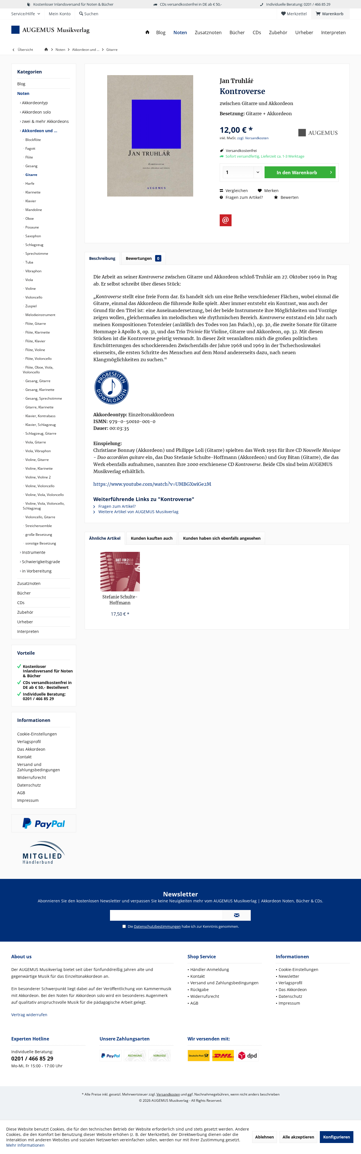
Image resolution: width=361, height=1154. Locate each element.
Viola (29, 279)
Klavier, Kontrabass (40, 415)
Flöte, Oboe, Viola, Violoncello (38, 369)
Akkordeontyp (34, 102)
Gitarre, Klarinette (39, 407)
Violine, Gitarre (37, 459)
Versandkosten (168, 1094)
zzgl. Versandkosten (252, 138)
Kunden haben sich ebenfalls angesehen (222, 538)
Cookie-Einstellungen (37, 734)
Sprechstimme (36, 253)
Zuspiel (31, 306)
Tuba (29, 262)
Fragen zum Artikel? (243, 197)
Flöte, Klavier (35, 341)
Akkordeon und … (39, 130)
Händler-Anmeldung (209, 969)
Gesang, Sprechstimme (43, 398)
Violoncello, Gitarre (40, 517)
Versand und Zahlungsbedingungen (38, 767)
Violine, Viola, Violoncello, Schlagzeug (44, 506)
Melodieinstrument (40, 314)
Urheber (25, 621)
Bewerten (289, 197)
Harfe (29, 183)
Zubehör (25, 612)
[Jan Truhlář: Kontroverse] (217, 387)
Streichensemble (38, 525)
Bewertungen (142, 258)
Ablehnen (264, 1137)
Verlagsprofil (29, 741)
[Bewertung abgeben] (257, 122)
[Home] (147, 32)
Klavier (30, 201)
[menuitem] (330, 13)
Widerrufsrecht (31, 777)
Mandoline (33, 209)
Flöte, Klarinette (37, 332)
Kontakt (24, 756)
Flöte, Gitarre (35, 323)
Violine (30, 288)
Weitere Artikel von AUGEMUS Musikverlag (138, 511)
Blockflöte (33, 139)
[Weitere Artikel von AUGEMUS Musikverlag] (317, 132)
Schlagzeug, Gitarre (40, 433)
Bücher (24, 593)
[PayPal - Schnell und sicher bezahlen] (43, 823)
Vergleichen (236, 190)
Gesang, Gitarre (37, 380)
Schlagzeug (34, 244)
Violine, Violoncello (39, 486)
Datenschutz (29, 785)
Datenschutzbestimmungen (157, 926)
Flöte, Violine (35, 349)
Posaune (32, 227)
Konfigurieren (336, 1137)
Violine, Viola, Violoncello (44, 494)
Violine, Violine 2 (38, 477)
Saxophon (33, 236)
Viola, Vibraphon (38, 450)
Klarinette (33, 192)
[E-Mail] (226, 220)
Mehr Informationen (25, 1145)
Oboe (29, 218)
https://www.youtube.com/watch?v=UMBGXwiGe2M (152, 484)
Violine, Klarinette (39, 468)
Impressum (28, 800)
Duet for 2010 (120, 600)
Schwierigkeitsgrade (40, 561)
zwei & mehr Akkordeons (45, 121)
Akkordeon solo (36, 112)
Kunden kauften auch (152, 538)
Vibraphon (33, 271)
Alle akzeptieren (298, 1137)
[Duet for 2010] (120, 571)
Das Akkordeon (31, 749)
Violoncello (33, 297)
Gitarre (31, 174)
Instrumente (33, 552)
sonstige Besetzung (40, 543)
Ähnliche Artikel (104, 538)
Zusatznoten (29, 583)
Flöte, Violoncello (38, 358)
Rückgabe (199, 989)
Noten (23, 93)
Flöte (29, 157)
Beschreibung (102, 258)
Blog (21, 83)
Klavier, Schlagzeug (40, 424)
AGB (21, 792)
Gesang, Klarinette (39, 389)
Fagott (30, 148)
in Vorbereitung (36, 571)
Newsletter (289, 976)
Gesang (31, 166)
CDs (21, 602)
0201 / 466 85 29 (32, 1058)
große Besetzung (38, 534)
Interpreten (28, 631)
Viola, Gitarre (35, 442)
